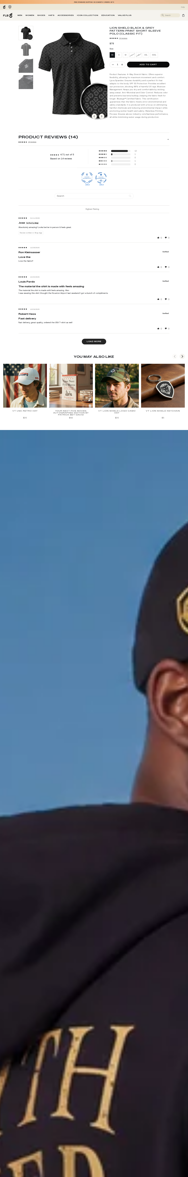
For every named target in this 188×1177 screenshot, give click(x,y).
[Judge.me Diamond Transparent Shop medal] (101, 177)
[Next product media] (101, 116)
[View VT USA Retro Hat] (25, 385)
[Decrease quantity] (112, 64)
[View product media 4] (26, 82)
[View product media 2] (26, 49)
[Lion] (9, 7)
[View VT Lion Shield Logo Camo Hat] (117, 385)
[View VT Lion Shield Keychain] (163, 385)
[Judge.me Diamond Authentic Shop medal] (87, 177)
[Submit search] (162, 15)
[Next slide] (182, 356)
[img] (23, 218)
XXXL (154, 55)
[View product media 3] (26, 66)
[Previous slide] (174, 356)
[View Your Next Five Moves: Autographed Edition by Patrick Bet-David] (71, 385)
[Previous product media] (94, 116)
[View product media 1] (26, 33)
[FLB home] (7, 15)
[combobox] (172, 15)
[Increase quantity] (122, 64)
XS (112, 55)
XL (139, 55)
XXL (146, 55)
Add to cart (148, 64)
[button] (114, 38)
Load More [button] (94, 341)
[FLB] (5, 7)
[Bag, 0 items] (183, 15)
